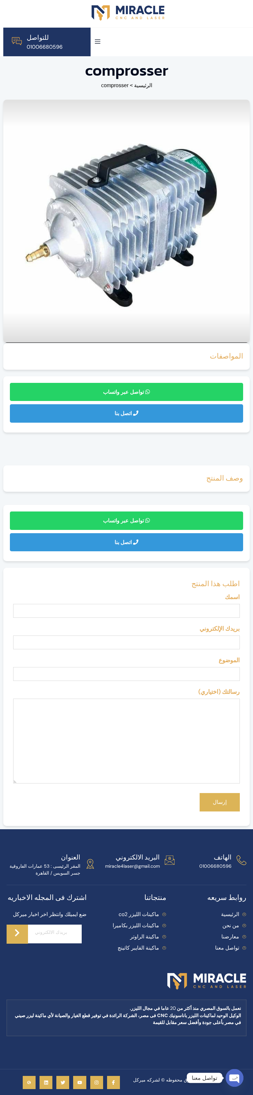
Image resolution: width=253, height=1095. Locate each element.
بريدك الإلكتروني (220, 629)
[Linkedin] (46, 1082)
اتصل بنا (124, 413)
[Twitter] (62, 1082)
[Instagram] (96, 1082)
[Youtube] (79, 1082)
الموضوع (229, 660)
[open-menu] (97, 42)
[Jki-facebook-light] (113, 1082)
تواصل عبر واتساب (124, 392)
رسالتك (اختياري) (219, 692)
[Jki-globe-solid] (29, 1082)
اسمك (232, 597)
